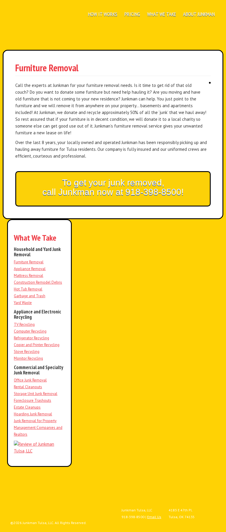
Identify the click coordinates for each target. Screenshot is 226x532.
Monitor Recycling (28, 358)
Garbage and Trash (29, 295)
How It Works (102, 14)
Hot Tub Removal (28, 289)
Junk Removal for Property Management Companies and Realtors (38, 427)
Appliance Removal (30, 268)
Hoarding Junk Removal (33, 414)
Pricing (132, 14)
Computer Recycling (30, 331)
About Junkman (199, 14)
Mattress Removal (28, 275)
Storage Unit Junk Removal (35, 393)
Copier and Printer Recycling (36, 344)
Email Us (154, 517)
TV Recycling (24, 324)
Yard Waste (23, 302)
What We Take (161, 14)
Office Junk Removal (30, 380)
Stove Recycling (26, 351)
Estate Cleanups (27, 407)
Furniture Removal (29, 262)
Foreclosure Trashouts (32, 400)
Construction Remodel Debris (38, 282)
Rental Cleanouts (28, 386)
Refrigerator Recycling (31, 338)
